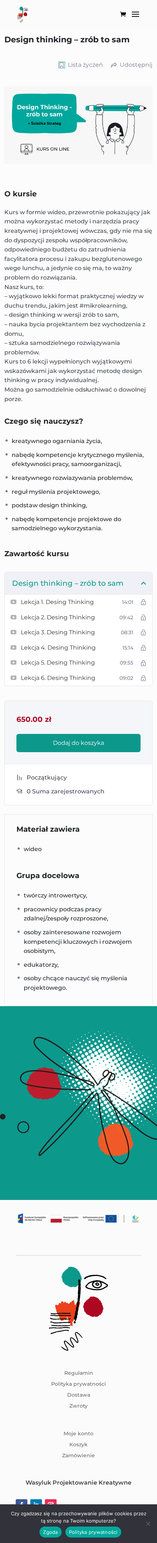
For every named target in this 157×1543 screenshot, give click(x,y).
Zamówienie (78, 1456)
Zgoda (50, 1532)
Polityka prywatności (78, 1384)
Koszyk (78, 1445)
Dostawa (78, 1395)
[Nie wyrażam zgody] (148, 1523)
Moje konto (78, 1434)
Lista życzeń (85, 64)
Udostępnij (136, 64)
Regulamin (78, 1373)
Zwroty (78, 1406)
